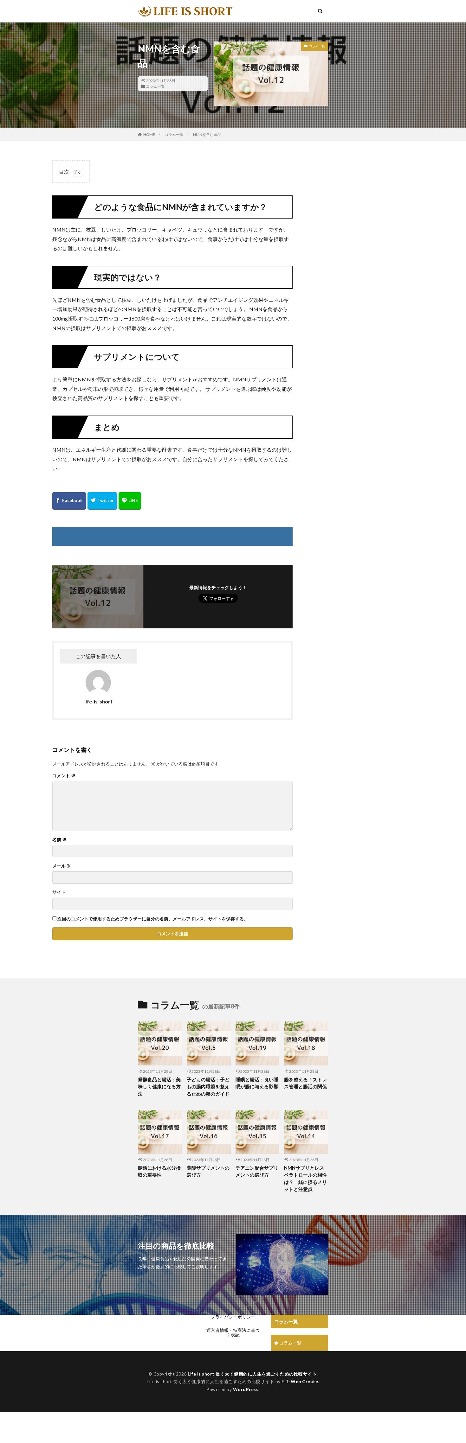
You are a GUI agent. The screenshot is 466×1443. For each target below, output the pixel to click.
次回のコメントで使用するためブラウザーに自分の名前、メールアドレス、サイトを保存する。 (152, 919)
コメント (63, 775)
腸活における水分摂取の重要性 (159, 1171)
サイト (59, 892)
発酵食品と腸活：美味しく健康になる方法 (159, 1087)
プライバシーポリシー (233, 1316)
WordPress (246, 1389)
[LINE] (130, 501)
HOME (149, 134)
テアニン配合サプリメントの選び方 (257, 1171)
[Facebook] (69, 501)
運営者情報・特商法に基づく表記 (233, 1332)
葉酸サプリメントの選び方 (208, 1171)
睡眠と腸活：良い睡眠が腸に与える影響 (257, 1083)
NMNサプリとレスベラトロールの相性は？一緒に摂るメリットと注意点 (305, 1178)
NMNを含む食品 (207, 134)
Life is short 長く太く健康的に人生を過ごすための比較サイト (252, 1373)
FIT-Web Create (300, 1381)
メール (61, 866)
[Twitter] (102, 501)
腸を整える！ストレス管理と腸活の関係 (305, 1083)
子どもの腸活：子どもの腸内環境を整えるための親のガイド (208, 1087)
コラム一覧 (155, 86)
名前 (59, 839)
